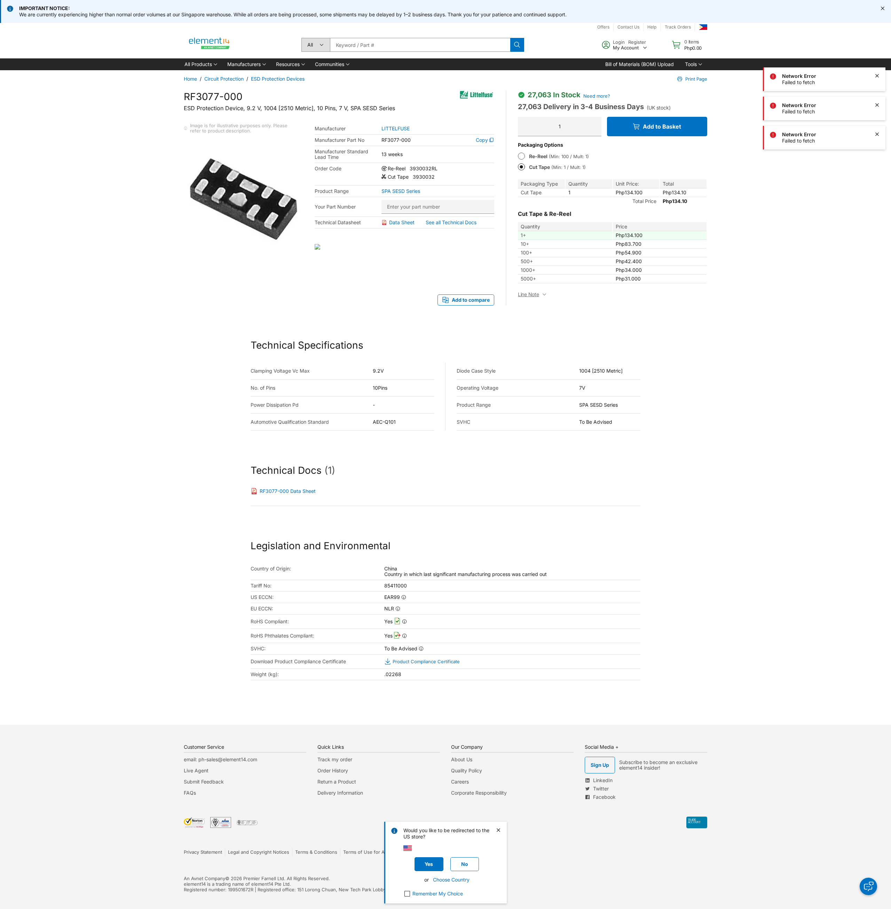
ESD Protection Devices (278, 79)
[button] (200, 64)
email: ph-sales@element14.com (220, 759)
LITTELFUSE (395, 128)
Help (651, 27)
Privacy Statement (203, 852)
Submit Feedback (204, 782)
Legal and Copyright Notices (258, 852)
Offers (603, 27)
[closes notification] (882, 8)
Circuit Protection (224, 79)
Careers (460, 782)
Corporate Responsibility (479, 793)
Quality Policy (466, 770)
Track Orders (678, 27)
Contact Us (628, 27)
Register (637, 42)
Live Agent (196, 770)
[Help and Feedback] (868, 886)
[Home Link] (209, 45)
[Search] (517, 45)
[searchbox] (420, 45)
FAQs (190, 793)
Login (619, 42)
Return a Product (336, 782)
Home (190, 79)
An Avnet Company (204, 878)
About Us (461, 759)
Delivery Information (340, 793)
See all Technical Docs (451, 222)
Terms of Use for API (365, 852)
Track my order (334, 759)
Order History (332, 770)
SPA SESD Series (400, 191)
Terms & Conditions (316, 852)
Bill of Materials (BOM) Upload (639, 64)
